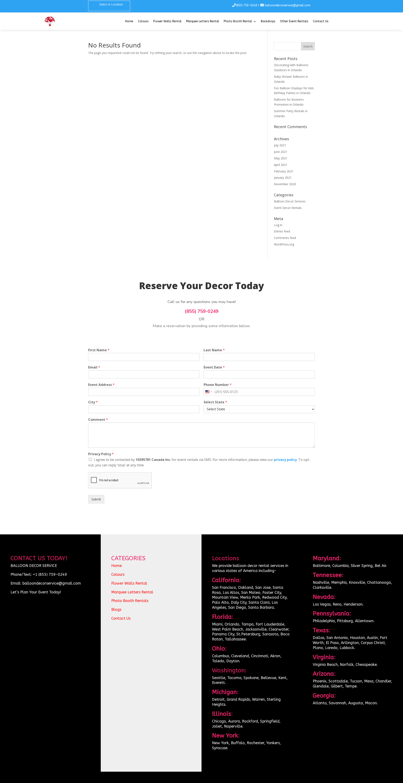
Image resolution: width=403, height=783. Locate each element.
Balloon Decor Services (290, 201)
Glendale (321, 686)
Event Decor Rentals (288, 208)
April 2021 (280, 165)
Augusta (355, 703)
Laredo (331, 647)
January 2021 (283, 178)
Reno (337, 604)
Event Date (214, 367)
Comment (98, 419)
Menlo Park (250, 597)
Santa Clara (259, 602)
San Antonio (337, 637)
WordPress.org (284, 244)
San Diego (237, 607)
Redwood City (274, 597)
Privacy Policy (101, 454)
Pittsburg (345, 621)
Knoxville (357, 582)
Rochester (255, 743)
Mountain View (225, 597)
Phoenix (319, 681)
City (93, 402)
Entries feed (282, 231)
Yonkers (273, 743)
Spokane (251, 677)
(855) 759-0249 (246, 5)
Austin (372, 637)
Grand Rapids (238, 699)
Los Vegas (322, 604)
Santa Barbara (261, 607)
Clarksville (322, 587)
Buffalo (238, 743)
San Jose (263, 587)
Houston (357, 637)
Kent (282, 677)
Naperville (233, 726)
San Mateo (250, 592)
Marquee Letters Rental (202, 21)
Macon (371, 703)
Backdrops (268, 21)
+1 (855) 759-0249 (50, 574)
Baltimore (321, 565)
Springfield (269, 721)
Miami (217, 624)
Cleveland (240, 656)
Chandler (383, 681)
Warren (258, 699)
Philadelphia (324, 621)
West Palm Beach (227, 629)
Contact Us (320, 21)
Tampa (247, 624)
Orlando (232, 624)
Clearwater (278, 629)
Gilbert (337, 686)
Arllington (350, 642)
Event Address (101, 385)
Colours (143, 21)
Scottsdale (338, 681)
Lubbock (347, 647)
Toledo (218, 661)
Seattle (218, 677)
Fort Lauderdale (270, 624)
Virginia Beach (325, 664)
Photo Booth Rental (238, 21)
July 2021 (280, 145)
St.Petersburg (248, 634)
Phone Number (218, 385)
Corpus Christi (373, 642)
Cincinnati (259, 656)
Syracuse (219, 748)
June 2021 (280, 152)
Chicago (219, 721)
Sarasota (270, 634)
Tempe (351, 686)
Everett (218, 682)
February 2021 (283, 171)
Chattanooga (379, 582)
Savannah (337, 703)
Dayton (232, 661)
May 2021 (280, 158)
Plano (318, 647)
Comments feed (285, 238)
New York (220, 743)
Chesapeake (366, 664)
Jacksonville (256, 629)
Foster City (271, 592)
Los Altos (231, 592)
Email (94, 367)
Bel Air (380, 565)
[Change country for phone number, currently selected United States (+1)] (208, 392)
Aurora (234, 721)
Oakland (245, 587)
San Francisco (224, 587)
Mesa (368, 681)
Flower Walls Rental (167, 21)
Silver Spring (362, 565)
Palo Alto (220, 602)
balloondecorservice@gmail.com (287, 5)
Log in (278, 225)
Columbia (340, 565)
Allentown (364, 621)
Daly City (238, 602)
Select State (215, 402)
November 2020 (285, 184)
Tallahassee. (236, 639)
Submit (96, 499)
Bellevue (268, 677)
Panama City (223, 634)
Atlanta (320, 703)
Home (129, 21)
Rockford (250, 721)
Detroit (218, 699)
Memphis (339, 582)
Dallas (318, 637)
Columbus (220, 656)
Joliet (217, 726)
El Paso (332, 642)
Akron (275, 656)
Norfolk (346, 664)
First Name (99, 350)
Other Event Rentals (294, 21)
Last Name (214, 350)
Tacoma (234, 677)
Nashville (321, 582)
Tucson (356, 681)
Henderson (353, 604)
